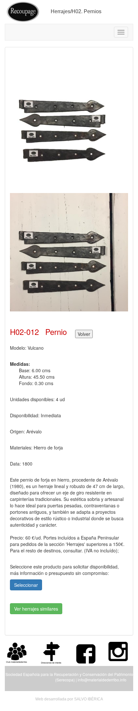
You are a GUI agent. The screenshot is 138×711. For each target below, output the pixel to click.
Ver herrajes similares (36, 608)
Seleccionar (26, 585)
